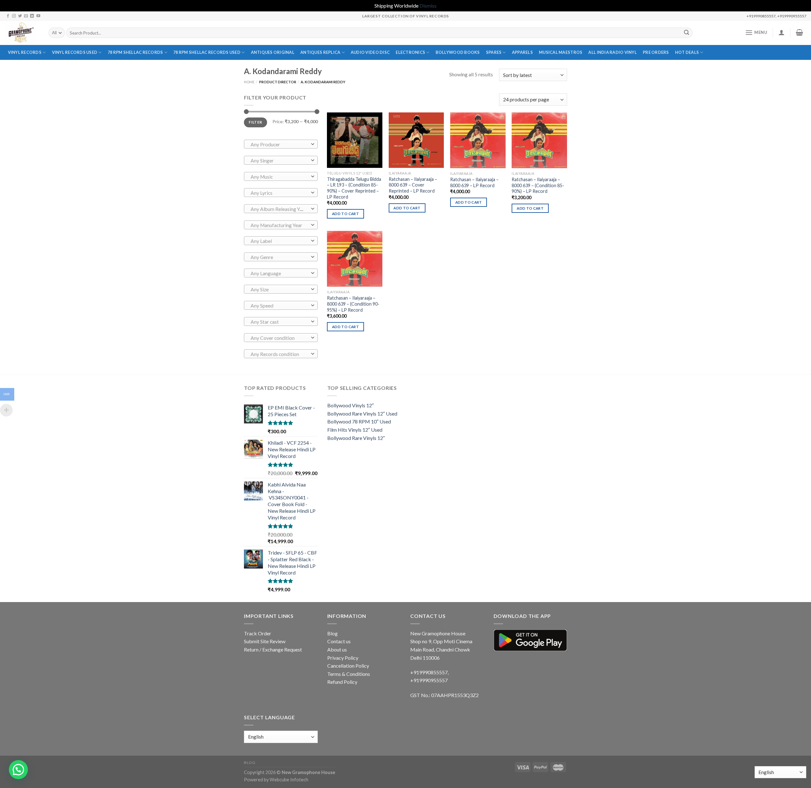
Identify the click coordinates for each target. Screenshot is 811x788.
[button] (18, 769)
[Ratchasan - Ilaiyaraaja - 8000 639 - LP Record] (478, 140)
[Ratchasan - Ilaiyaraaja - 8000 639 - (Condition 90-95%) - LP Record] (354, 259)
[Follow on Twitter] (20, 16)
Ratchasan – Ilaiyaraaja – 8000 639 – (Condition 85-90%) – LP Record (538, 185)
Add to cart (345, 214)
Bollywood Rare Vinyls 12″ (356, 438)
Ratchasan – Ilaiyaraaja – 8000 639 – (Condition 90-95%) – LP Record (353, 303)
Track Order (257, 633)
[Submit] (686, 33)
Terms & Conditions (348, 674)
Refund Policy (342, 682)
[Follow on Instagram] (14, 16)
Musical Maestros (560, 52)
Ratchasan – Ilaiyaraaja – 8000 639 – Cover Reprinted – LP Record (413, 185)
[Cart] (799, 32)
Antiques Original (272, 52)
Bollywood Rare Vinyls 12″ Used (362, 413)
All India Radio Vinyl (612, 52)
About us (337, 649)
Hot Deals (687, 52)
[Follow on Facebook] (8, 16)
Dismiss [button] (428, 6)
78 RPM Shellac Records (135, 52)
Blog (332, 633)
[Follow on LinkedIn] (32, 16)
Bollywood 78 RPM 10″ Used (359, 421)
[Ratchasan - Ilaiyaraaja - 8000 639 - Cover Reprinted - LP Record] (416, 140)
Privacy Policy (342, 658)
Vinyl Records (25, 52)
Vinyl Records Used (75, 52)
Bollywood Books (458, 52)
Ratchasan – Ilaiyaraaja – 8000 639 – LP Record (474, 182)
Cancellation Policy (348, 666)
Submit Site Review (264, 641)
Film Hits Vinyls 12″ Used (354, 430)
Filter (255, 122)
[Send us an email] (26, 16)
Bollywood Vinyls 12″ (350, 405)
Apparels (522, 52)
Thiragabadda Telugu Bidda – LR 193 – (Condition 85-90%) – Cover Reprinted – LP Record (354, 188)
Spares (494, 52)
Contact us (339, 641)
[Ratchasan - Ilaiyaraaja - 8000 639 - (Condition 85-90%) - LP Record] (539, 140)
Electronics (410, 52)
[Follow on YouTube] (38, 16)
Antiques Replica (320, 52)
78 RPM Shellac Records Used (206, 52)
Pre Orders (656, 52)
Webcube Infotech (289, 779)
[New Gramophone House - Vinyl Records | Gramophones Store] (22, 33)
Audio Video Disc (370, 52)
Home (249, 82)
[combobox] (281, 144)
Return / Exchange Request (273, 649)
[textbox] (279, 144)
